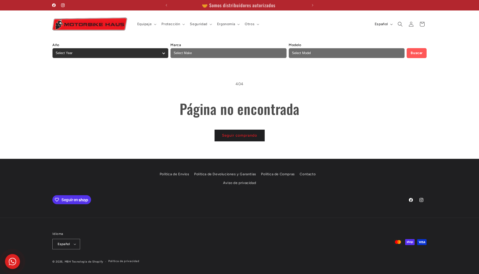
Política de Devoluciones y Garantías (225, 174)
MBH (68, 261)
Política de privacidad (123, 261)
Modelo (295, 45)
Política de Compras (278, 174)
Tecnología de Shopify (87, 261)
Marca (175, 45)
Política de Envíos (174, 174)
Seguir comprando (239, 135)
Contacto (308, 174)
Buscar (417, 53)
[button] (146, 24)
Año (55, 45)
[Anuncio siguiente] (312, 5)
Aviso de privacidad (239, 183)
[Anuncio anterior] (166, 5)
